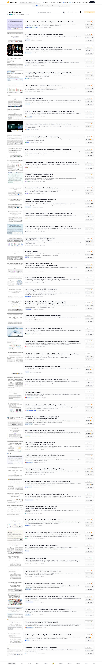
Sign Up (92, 2)
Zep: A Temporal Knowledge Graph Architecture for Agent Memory (44, 469)
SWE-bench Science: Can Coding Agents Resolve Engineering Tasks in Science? (48, 609)
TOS (22, 663)
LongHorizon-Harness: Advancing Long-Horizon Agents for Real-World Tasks (48, 124)
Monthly (76, 12)
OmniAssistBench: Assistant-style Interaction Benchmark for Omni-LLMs (46, 494)
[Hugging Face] (53, 664)
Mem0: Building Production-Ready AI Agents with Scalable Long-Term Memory (48, 226)
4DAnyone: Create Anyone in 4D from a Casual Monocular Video (43, 47)
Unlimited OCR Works (31, 252)
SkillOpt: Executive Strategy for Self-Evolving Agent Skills (42, 622)
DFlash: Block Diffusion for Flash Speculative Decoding (41, 545)
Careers (45, 663)
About (37, 663)
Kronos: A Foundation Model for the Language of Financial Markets (45, 277)
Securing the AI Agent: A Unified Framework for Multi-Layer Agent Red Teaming (48, 73)
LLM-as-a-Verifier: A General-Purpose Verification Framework (43, 86)
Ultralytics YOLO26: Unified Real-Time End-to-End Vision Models (44, 520)
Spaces (59, 2)
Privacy (29, 663)
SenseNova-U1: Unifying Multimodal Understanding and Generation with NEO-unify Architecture (40, 200)
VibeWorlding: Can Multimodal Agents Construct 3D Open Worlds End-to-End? (48, 635)
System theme (12, 663)
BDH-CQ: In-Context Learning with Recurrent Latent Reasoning (44, 34)
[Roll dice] (64, 12)
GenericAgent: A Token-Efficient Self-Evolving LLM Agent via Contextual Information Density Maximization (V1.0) (42, 418)
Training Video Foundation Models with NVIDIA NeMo (41, 647)
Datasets (53, 2)
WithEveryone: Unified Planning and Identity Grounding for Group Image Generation (50, 596)
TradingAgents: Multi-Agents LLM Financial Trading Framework (44, 60)
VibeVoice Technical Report (33, 392)
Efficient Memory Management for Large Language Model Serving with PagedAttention (51, 162)
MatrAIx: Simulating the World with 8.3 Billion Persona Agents (43, 328)
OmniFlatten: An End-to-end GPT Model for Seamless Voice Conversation (46, 379)
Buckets (67, 2)
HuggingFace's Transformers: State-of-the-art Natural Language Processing (47, 481)
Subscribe (64, 5)
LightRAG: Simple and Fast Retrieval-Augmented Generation (43, 571)
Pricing (79, 2)
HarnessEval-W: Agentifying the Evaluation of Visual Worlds (42, 366)
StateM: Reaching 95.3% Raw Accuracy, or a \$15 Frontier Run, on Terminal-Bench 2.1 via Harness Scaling (41, 264)
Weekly (72, 12)
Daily (68, 12)
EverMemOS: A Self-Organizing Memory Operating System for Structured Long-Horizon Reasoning (40, 443)
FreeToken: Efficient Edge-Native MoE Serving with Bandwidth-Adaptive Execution (49, 22)
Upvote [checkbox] (89, 21)
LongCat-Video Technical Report (34, 98)
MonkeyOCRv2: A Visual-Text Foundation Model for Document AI (44, 584)
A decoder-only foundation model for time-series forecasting (43, 315)
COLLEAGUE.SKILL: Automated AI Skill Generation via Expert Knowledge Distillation (50, 111)
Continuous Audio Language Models (35, 558)
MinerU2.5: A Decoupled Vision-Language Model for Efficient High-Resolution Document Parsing (39, 175)
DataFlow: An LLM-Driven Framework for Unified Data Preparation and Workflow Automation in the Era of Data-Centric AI (45, 456)
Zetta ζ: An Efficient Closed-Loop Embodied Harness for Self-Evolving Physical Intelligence (52, 341)
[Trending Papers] (80, 12)
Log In (86, 2)
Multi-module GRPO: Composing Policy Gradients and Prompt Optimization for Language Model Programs (41, 507)
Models (46, 2)
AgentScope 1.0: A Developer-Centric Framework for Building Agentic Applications (49, 213)
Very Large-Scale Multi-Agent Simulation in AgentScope (41, 188)
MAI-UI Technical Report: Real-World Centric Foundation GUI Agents (45, 430)
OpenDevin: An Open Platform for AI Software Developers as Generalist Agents (48, 149)
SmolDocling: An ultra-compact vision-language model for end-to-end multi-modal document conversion (41, 290)
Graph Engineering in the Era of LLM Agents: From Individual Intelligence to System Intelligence (40, 239)
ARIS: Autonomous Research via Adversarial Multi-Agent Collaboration (46, 405)
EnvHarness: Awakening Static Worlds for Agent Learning (42, 137)
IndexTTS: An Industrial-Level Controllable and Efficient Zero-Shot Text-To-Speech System (52, 354)
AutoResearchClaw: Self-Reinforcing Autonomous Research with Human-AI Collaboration (51, 533)
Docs (75, 2)
